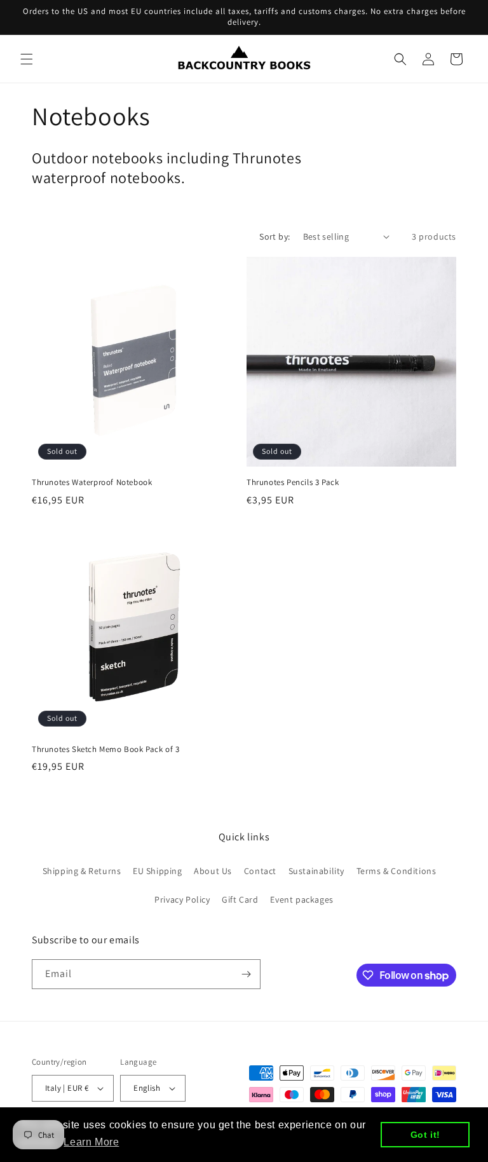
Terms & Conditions (396, 871)
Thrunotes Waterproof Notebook (92, 482)
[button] (27, 59)
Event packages (301, 899)
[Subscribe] (246, 974)
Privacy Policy (182, 899)
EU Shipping (157, 871)
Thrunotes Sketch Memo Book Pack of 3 (106, 749)
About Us (213, 871)
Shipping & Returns (82, 871)
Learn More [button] (91, 1142)
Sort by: (274, 236)
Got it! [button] (425, 1135)
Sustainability (316, 871)
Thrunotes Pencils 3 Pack (293, 482)
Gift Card (240, 899)
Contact (260, 871)
